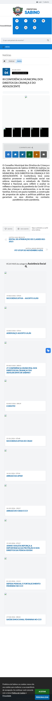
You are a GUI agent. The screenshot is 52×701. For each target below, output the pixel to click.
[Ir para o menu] (47, 27)
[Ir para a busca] (15, 32)
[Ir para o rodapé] (20, 32)
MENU (7, 47)
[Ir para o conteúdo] (41, 27)
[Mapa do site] (26, 27)
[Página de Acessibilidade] (34, 27)
